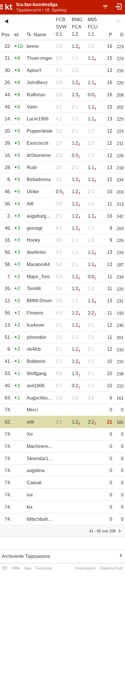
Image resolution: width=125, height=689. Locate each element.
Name (40, 34)
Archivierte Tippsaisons (26, 556)
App (27, 568)
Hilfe (16, 568)
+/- (16, 34)
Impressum (85, 568)
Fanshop (43, 568)
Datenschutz (111, 568)
